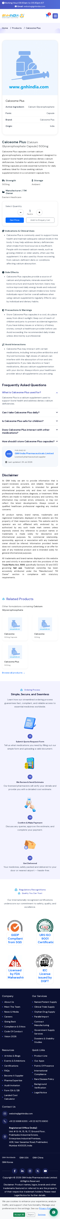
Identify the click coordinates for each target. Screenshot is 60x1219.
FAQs (7, 1070)
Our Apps (39, 1060)
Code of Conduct (13, 1031)
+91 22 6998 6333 (18, 1121)
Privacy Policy (46, 1208)
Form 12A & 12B (12, 1090)
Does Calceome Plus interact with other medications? (26, 431)
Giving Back (10, 1021)
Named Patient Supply (45, 1002)
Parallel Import (41, 1016)
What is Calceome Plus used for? (21, 392)
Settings (42, 1214)
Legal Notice (40, 1092)
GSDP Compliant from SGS (15, 938)
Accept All (19, 1214)
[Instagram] (30, 1171)
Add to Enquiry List (40, 220)
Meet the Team (12, 1006)
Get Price (14, 220)
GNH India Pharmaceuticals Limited (34, 453)
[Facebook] (14, 1171)
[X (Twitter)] (37, 1171)
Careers (8, 1016)
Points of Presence (44, 1065)
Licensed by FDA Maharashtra (17, 973)
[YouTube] (45, 1171)
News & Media (11, 1011)
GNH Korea (7, 1162)
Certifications (11, 1065)
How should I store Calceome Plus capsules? (28, 441)
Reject (31, 1214)
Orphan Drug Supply (44, 1011)
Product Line (40, 1055)
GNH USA (24, 1157)
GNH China (38, 1157)
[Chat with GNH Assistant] (54, 1212)
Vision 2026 (10, 1036)
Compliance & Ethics (14, 1026)
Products (17, 28)
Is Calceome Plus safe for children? (23, 421)
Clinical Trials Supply (44, 1006)
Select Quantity (14, 206)
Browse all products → (13, 672)
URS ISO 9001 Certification (47, 938)
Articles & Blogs (12, 1055)
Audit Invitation (12, 1085)
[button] (55, 16)
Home (5, 28)
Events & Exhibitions (14, 1060)
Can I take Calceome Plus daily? (20, 412)
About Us (9, 1002)
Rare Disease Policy (44, 1079)
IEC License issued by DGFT (45, 975)
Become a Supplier (13, 1075)
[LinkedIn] (22, 1171)
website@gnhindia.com (31, 6)
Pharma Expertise (13, 1080)
